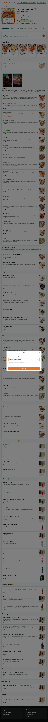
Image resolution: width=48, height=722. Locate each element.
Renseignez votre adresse (14, 356)
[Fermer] (39, 352)
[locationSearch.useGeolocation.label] (38, 360)
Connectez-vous (12, 362)
